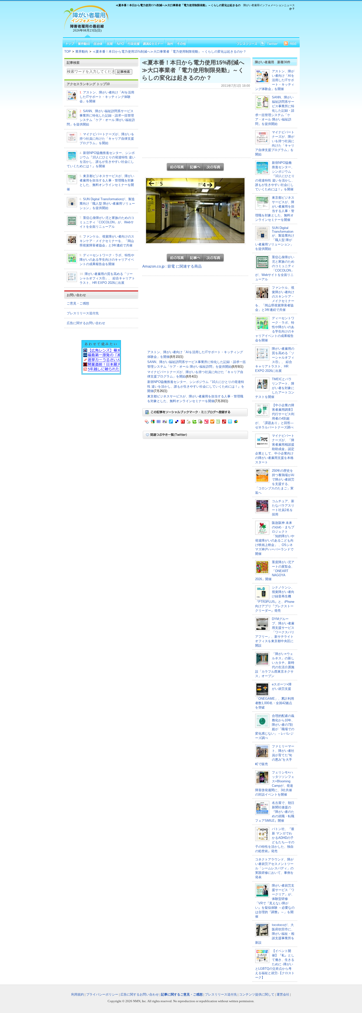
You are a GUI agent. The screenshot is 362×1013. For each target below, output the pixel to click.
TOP (67, 51)
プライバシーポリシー (102, 994)
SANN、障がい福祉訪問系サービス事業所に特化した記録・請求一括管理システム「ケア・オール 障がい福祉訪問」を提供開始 (274, 110)
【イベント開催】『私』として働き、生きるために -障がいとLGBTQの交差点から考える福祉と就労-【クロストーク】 (275, 964)
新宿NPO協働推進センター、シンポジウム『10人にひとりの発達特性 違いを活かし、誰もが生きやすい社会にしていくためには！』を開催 (195, 386)
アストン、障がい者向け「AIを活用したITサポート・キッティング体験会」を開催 (107, 97)
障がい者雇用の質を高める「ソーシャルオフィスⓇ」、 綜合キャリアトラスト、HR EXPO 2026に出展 (107, 278)
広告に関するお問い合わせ (86, 323)
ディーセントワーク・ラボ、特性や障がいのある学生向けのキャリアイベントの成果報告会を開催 (107, 259)
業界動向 (81, 51)
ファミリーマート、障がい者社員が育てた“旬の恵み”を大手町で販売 (274, 755)
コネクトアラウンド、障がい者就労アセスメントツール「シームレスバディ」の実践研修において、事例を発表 (274, 868)
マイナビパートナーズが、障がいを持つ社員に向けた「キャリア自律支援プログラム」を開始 (107, 138)
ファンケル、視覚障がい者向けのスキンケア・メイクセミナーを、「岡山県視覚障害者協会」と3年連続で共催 (107, 241)
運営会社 (283, 994)
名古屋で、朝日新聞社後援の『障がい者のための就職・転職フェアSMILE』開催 (274, 811)
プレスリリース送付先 (83, 313)
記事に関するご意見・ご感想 (182, 994)
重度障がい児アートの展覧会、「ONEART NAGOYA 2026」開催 (274, 570)
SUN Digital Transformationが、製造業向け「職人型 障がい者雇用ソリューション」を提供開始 (107, 203)
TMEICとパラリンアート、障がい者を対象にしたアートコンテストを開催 (274, 388)
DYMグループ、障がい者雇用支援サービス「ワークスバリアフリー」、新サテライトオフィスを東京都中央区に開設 (274, 632)
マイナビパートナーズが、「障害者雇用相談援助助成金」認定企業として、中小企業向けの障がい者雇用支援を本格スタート (274, 449)
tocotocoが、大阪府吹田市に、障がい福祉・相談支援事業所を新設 (274, 933)
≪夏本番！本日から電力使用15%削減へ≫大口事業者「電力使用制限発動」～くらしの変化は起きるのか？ (169, 51)
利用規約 (77, 994)
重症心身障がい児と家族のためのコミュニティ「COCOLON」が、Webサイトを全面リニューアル (107, 222)
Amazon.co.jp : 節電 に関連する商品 (172, 266)
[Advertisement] (203, 25)
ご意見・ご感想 (78, 303)
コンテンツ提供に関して (256, 994)
